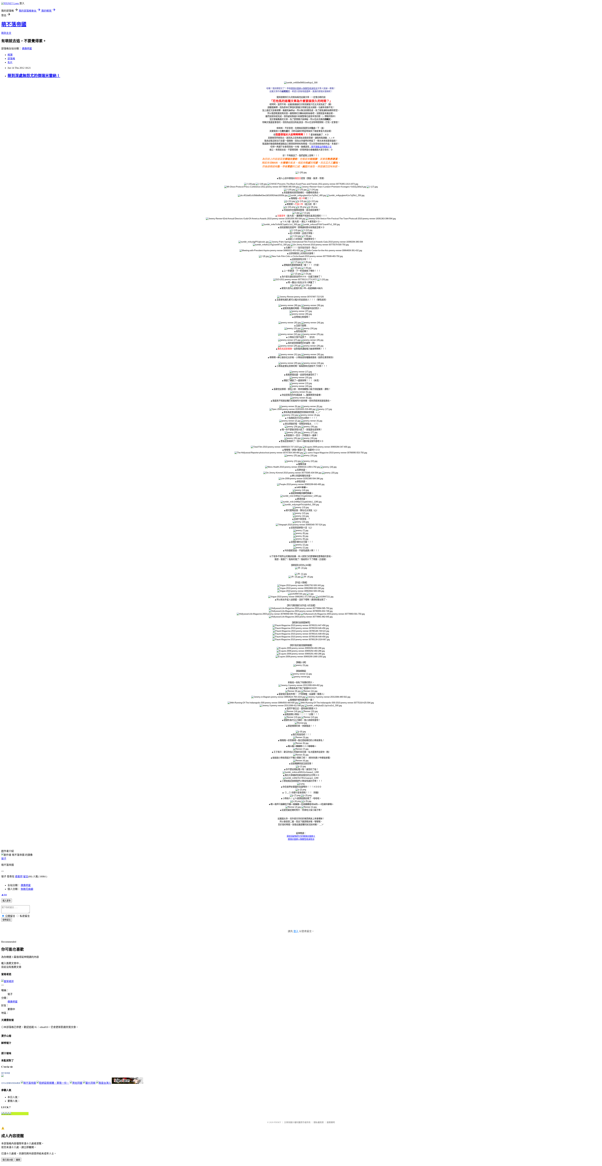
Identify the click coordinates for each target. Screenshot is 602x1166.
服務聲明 (331, 1122)
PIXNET (277, 1122)
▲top (4, 894)
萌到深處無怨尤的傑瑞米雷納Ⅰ (34, 76)
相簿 (10, 54)
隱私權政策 (319, 1122)
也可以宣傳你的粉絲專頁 (10, 1083)
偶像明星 (27, 48)
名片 (10, 62)
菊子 (3, 858)
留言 (25, 876)
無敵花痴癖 (27, 889)
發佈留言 (7, 920)
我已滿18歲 (8, 1160)
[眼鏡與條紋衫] (127, 1083)
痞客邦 (19, 876)
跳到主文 (6, 33)
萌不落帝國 (13, 24)
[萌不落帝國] (2, 1076)
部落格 (11, 58)
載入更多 (7, 900)
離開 (18, 1160)
